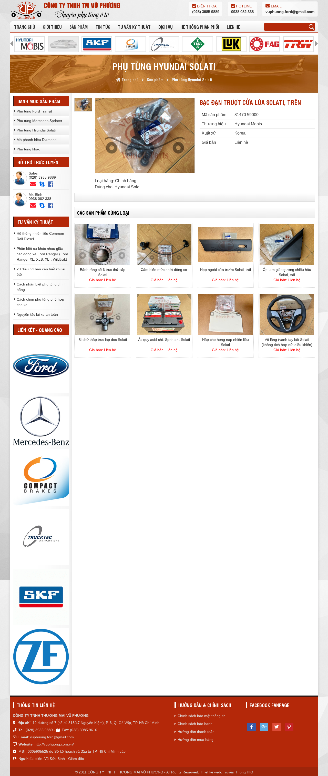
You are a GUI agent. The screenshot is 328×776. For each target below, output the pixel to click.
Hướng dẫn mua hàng (195, 740)
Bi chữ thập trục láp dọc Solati (102, 340)
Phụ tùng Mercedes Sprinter (39, 121)
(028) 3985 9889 (205, 11)
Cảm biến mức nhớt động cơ (164, 270)
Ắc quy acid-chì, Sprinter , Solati (164, 340)
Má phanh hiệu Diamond (37, 140)
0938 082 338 (242, 11)
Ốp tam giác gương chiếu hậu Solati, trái (287, 272)
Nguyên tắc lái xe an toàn (37, 314)
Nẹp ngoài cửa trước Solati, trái (225, 270)
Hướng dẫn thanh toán (196, 732)
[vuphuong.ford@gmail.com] (33, 206)
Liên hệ (233, 27)
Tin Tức (103, 27)
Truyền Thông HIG (238, 772)
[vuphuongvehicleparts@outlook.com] (33, 184)
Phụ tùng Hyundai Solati (36, 130)
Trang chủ (24, 27)
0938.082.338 (40, 199)
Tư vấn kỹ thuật (134, 27)
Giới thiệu (52, 27)
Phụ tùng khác (28, 149)
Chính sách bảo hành (195, 724)
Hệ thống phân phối (199, 27)
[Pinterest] (289, 727)
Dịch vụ (165, 27)
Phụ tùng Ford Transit (34, 111)
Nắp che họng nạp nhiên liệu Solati (225, 342)
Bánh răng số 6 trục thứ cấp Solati (102, 272)
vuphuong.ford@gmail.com (289, 11)
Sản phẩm (78, 27)
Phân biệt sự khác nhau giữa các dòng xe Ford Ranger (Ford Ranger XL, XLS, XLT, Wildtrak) (42, 254)
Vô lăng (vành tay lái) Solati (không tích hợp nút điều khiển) (287, 342)
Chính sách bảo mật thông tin (201, 716)
